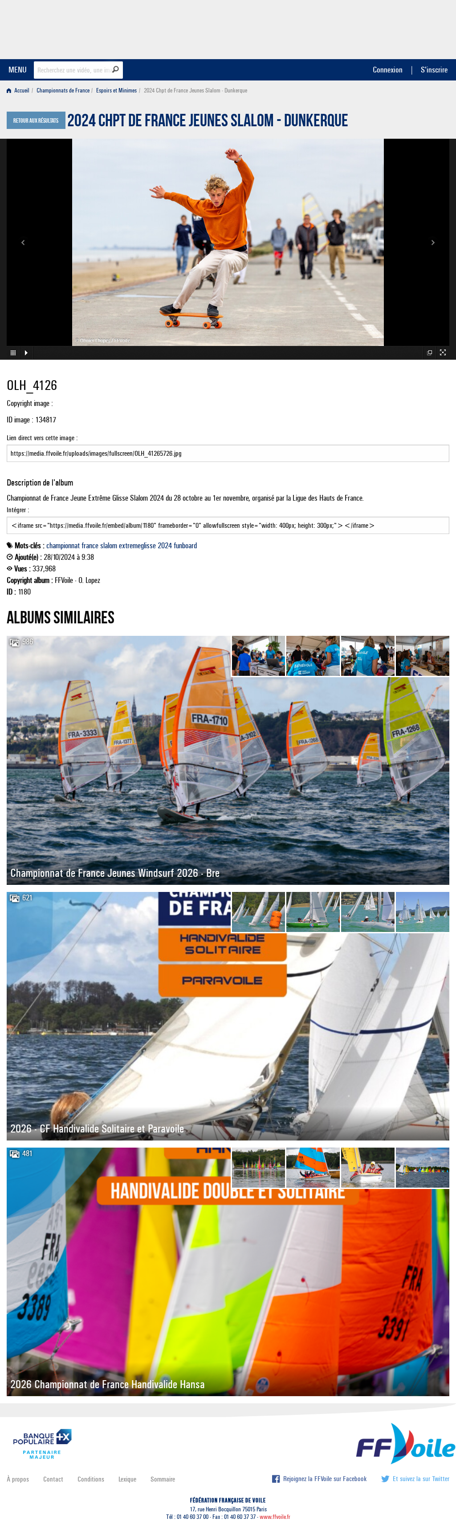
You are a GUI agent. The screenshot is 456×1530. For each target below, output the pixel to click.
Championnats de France (63, 90)
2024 (165, 545)
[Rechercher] (115, 69)
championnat (63, 545)
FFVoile (393, 28)
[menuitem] (20, 90)
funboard (185, 545)
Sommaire (163, 1479)
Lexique (127, 1479)
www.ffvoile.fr (275, 1517)
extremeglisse (137, 545)
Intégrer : (18, 510)
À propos (18, 1479)
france (89, 545)
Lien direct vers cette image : (42, 438)
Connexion (388, 69)
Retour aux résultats (35, 121)
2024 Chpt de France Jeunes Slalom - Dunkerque (207, 123)
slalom (108, 545)
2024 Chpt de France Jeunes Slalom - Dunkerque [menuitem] (195, 90)
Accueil (21, 90)
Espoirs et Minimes (116, 90)
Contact (53, 1479)
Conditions (90, 1479)
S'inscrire (434, 69)
